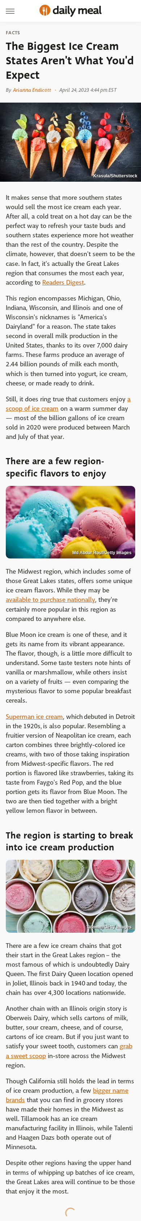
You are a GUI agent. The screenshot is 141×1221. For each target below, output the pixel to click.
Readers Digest (63, 283)
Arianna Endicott (32, 90)
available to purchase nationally (50, 600)
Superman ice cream (34, 717)
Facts (13, 32)
